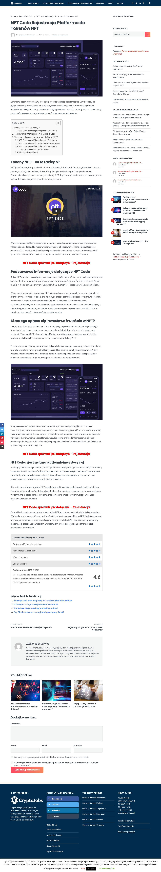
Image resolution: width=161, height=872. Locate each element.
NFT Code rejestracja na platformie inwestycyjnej (39, 143)
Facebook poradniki (126, 821)
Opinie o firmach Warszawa (93, 798)
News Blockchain (60, 35)
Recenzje (100, 3)
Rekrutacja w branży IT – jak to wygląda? (135, 242)
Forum (120, 3)
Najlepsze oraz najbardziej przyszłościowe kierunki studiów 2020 (135, 210)
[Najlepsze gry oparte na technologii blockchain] (88, 690)
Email (44, 745)
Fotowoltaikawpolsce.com (126, 257)
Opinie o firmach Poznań (92, 819)
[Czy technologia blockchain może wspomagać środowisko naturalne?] (56, 690)
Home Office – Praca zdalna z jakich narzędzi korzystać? (136, 231)
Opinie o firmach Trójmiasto (94, 809)
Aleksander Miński (54, 830)
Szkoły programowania (53, 3)
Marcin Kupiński (53, 840)
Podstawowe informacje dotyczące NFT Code (34, 134)
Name (13, 745)
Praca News (33, 3)
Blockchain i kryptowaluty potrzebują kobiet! (36, 608)
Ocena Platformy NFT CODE (38, 149)
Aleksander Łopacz (54, 835)
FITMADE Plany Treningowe (80, 3)
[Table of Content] (58, 123)
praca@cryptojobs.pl (126, 813)
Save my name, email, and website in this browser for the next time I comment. (51, 757)
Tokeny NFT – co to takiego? (27, 127)
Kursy (110, 3)
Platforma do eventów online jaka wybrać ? (31, 627)
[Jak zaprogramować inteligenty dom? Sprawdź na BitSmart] (25, 690)
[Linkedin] (140, 3)
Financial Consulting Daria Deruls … (130, 171)
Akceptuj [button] (91, 868)
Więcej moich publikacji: (28, 152)
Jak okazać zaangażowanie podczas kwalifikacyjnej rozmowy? (132, 221)
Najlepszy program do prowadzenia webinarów (85, 628)
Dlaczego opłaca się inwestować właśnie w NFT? (36, 137)
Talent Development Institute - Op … (130, 163)
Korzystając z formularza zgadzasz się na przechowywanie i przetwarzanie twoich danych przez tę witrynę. (56, 764)
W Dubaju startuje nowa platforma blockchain (36, 604)
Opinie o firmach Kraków (92, 803)
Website (78, 745)
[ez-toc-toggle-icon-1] (57, 123)
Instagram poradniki (126, 832)
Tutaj (83, 868)
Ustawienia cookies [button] (107, 868)
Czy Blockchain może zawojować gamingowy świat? (39, 612)
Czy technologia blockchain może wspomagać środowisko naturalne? (56, 706)
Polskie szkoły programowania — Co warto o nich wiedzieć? (136, 199)
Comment (16, 723)
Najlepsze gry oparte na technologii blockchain (85, 705)
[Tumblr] (143, 3)
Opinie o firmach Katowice (93, 814)
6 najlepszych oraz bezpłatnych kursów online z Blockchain (43, 600)
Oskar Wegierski (53, 846)
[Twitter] (136, 3)
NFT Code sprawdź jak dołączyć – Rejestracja (38, 131)
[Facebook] (133, 3)
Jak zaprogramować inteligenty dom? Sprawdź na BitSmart (24, 706)
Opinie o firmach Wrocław (93, 825)
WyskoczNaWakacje (55, 851)
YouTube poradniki (126, 826)
